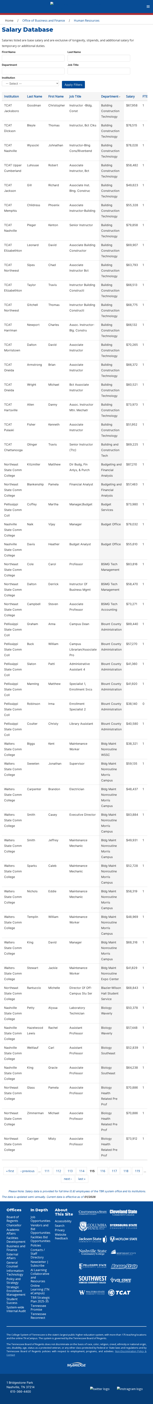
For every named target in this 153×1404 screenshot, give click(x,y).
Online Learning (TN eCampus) (40, 1289)
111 (46, 1171)
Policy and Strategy (14, 1281)
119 (137, 1171)
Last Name (74, 51)
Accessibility (63, 1221)
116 (102, 1171)
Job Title (73, 64)
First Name (8, 51)
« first (10, 1171)
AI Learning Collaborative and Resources (40, 1275)
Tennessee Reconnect (38, 1316)
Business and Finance (16, 1248)
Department (9, 64)
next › (68, 1179)
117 (114, 1171)
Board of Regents (13, 1219)
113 (70, 1171)
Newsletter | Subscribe (40, 1264)
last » (81, 1179)
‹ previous (28, 1171)
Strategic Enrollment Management (16, 1291)
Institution (8, 77)
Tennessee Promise (38, 1308)
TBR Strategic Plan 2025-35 (40, 1299)
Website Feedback (61, 1236)
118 (125, 1171)
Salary (130, 96)
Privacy (60, 1230)
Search (59, 1226)
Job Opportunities (40, 1219)
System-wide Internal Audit (16, 1309)
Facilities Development (16, 1240)
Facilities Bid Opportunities (40, 1239)
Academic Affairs (13, 1231)
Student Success (12, 1301)
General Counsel (12, 1264)
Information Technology (15, 1272)
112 (58, 1171)
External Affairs (12, 1256)
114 (81, 1171)
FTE (145, 96)
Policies (36, 1245)
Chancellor (14, 1225)
